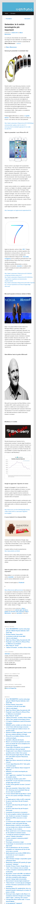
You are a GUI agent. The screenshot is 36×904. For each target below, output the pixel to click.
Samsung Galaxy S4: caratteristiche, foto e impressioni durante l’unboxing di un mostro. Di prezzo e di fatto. (18, 890)
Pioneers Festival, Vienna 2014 (14, 634)
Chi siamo (12, 13)
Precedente (8, 18)
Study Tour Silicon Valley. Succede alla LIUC (18, 640)
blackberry (25, 610)
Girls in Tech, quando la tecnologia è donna (18, 719)
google (6, 611)
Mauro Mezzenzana (11, 47)
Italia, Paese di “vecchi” (12, 645)
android (17, 610)
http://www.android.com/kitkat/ (12, 551)
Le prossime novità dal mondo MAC (15, 636)
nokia (17, 611)
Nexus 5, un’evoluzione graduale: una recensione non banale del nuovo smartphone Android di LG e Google (18, 743)
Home (6, 13)
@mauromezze (19, 590)
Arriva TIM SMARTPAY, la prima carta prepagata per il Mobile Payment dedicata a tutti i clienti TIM (18, 630)
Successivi (28, 18)
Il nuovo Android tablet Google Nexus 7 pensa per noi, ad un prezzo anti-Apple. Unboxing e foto (18, 795)
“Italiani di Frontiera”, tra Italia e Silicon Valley (18, 647)
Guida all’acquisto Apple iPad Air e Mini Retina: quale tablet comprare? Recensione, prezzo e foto (18, 756)
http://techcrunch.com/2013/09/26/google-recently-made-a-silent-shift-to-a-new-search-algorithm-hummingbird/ (17, 511)
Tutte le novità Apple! (11, 638)
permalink (19, 613)
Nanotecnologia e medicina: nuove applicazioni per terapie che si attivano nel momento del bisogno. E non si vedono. (18, 827)
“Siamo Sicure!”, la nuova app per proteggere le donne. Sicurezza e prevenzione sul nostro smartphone (18, 884)
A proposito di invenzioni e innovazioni (16, 812)
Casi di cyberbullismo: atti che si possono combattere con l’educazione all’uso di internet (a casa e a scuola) (18, 849)
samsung (21, 611)
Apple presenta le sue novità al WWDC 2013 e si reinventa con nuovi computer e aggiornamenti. (18, 855)
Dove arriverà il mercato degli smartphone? (17, 881)
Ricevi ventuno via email (11, 675)
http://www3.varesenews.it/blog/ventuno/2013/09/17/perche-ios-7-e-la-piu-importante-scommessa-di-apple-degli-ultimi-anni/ (20, 284)
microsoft (12, 611)
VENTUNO (7, 654)
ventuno (19, 43)
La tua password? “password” (14, 903)
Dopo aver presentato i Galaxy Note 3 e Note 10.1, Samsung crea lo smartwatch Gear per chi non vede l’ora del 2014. (18, 790)
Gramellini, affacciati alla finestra (15, 740)
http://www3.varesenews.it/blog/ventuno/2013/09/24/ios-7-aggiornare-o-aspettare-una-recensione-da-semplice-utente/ (19, 279)
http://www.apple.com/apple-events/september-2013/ (18, 210)
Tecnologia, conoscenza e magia (15, 842)
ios (9, 611)
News (23, 608)
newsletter (11, 577)
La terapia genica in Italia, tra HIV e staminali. (18, 799)
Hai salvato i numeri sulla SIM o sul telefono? (18, 873)
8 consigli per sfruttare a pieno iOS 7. (16, 779)
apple (20, 610)
